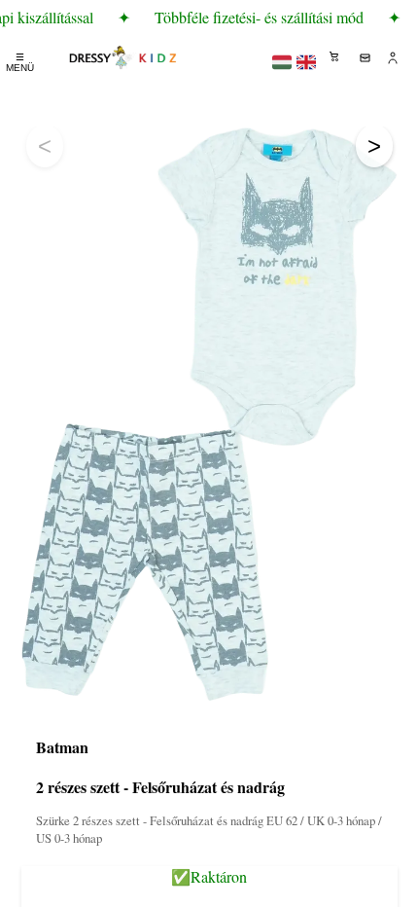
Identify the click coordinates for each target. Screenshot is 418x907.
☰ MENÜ (20, 62)
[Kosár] (335, 57)
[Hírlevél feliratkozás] (364, 57)
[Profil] (393, 57)
